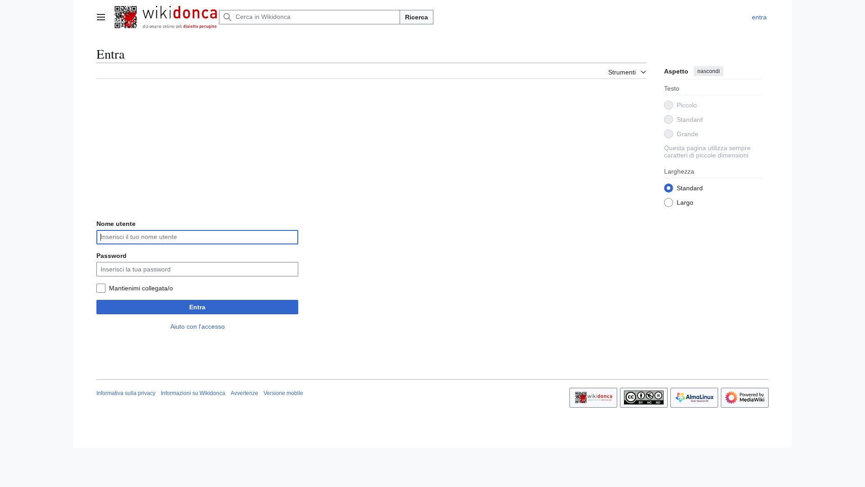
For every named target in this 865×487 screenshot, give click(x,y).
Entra (197, 307)
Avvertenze (244, 393)
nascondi (708, 71)
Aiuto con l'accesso (197, 326)
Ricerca (416, 17)
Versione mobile (283, 393)
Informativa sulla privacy (125, 393)
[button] (101, 17)
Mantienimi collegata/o (141, 288)
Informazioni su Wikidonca (193, 393)
